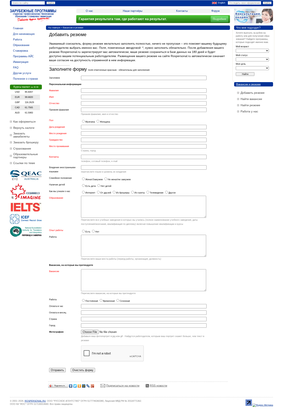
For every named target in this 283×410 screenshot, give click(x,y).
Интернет (90, 192)
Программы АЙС (23, 56)
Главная (18, 28)
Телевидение (156, 192)
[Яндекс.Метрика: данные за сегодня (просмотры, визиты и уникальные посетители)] (263, 405)
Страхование (22, 148)
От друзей (105, 192)
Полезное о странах (25, 78)
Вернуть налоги (23, 127)
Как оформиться (24, 121)
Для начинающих (24, 33)
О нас (89, 10)
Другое (172, 192)
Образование (21, 45)
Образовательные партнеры (25, 155)
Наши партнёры (132, 10)
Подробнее (219, 19)
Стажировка (20, 50)
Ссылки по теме (24, 163)
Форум (215, 10)
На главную (54, 27)
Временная (109, 301)
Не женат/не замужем (119, 179)
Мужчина (90, 121)
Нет (97, 231)
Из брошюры (122, 192)
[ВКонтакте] (71, 386)
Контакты (182, 10)
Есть (87, 231)
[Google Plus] (92, 386)
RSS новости (158, 385)
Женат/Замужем (94, 179)
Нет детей (106, 186)
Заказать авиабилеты (21, 135)
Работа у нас (249, 111)
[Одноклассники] (79, 386)
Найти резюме (250, 105)
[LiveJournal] (88, 386)
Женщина (105, 121)
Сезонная (125, 301)
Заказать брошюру (26, 142)
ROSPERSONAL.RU (35, 401)
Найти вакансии (251, 99)
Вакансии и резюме (73, 27)
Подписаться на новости (122, 385)
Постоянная (91, 301)
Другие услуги (22, 73)
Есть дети (90, 186)
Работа (17, 39)
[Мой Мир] (84, 386)
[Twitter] (75, 386)
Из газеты (139, 192)
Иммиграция (20, 61)
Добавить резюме (253, 92)
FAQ (15, 67)
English (221, 2)
